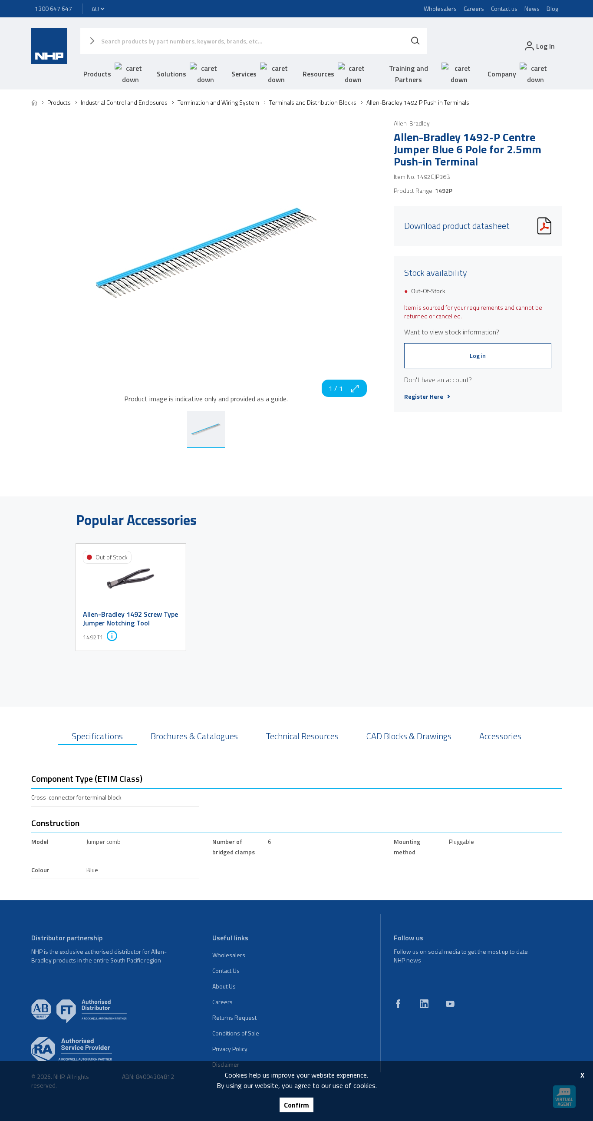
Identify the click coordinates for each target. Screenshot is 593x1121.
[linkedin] (424, 1003)
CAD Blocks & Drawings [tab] (408, 736)
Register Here (423, 396)
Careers (474, 8)
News (532, 8)
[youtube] (450, 1003)
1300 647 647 (53, 8)
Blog (552, 8)
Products (97, 74)
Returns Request (234, 1017)
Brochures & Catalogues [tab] (194, 736)
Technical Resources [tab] (302, 736)
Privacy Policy (229, 1048)
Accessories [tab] (500, 736)
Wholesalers (440, 8)
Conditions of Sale (235, 1033)
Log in (478, 355)
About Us (224, 986)
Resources (318, 74)
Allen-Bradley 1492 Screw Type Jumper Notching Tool (130, 618)
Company (502, 74)
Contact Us (226, 970)
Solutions (171, 74)
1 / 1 (336, 388)
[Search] (415, 41)
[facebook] (398, 1003)
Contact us (504, 8)
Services (244, 74)
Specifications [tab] (97, 736)
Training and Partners (408, 74)
